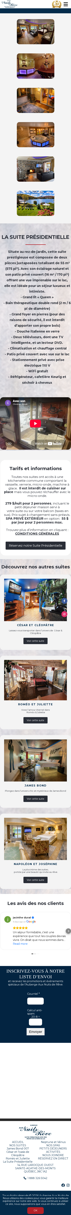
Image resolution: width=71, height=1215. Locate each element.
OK (35, 1210)
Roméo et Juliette (18, 1158)
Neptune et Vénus (53, 1142)
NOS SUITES (17, 1145)
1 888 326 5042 (37, 1178)
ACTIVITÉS (53, 1151)
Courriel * (33, 993)
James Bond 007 (18, 1148)
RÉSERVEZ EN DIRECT (53, 1158)
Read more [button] (20, 943)
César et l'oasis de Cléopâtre (17, 1153)
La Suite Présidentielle (18, 1161)
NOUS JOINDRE (53, 1155)
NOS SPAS (53, 1145)
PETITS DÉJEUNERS (53, 1148)
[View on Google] (7, 919)
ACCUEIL (18, 1142)
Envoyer (35, 1032)
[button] (2, 931)
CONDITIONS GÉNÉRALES (37, 534)
